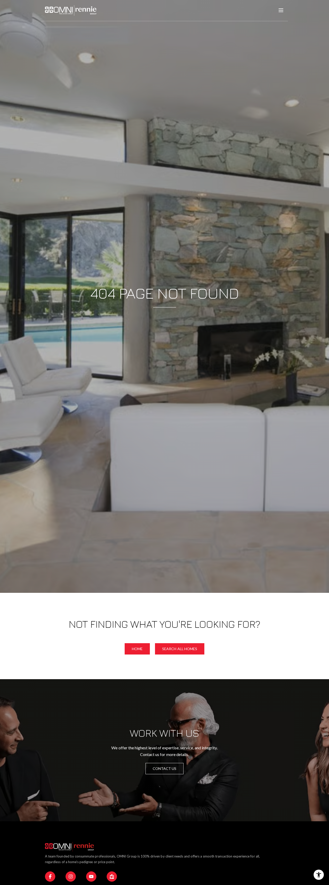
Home (137, 649)
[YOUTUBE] (91, 876)
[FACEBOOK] (50, 876)
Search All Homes (179, 649)
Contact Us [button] (165, 768)
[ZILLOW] (112, 876)
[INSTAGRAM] (71, 876)
